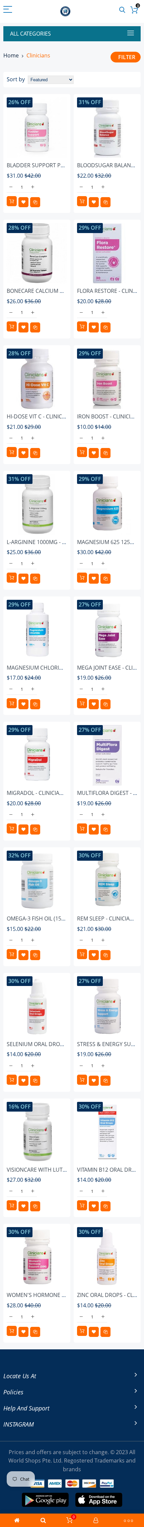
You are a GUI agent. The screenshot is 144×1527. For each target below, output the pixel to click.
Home (11, 55)
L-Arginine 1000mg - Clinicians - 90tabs (59, 542)
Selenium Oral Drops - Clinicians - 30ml (61, 1044)
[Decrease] (11, 187)
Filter (126, 57)
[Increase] (32, 187)
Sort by (16, 79)
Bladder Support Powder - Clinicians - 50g (67, 165)
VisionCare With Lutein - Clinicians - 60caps (67, 1169)
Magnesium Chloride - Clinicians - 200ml (63, 667)
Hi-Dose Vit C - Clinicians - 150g (49, 416)
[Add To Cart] (12, 201)
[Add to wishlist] (23, 202)
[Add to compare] (35, 202)
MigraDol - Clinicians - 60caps (48, 793)
